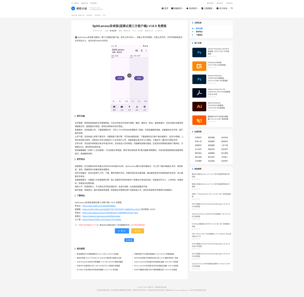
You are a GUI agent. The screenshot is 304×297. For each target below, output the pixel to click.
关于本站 (221, 8)
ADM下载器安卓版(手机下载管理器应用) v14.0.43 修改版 (155, 270)
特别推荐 (211, 141)
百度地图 (157, 287)
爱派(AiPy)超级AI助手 (108, 225)
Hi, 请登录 (75, 3)
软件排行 (219, 3)
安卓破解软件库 (123, 225)
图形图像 (211, 137)
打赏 (137, 231)
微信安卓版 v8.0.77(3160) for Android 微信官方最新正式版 (99, 258)
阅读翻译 (211, 153)
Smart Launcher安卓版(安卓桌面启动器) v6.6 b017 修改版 (156, 262)
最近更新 (210, 3)
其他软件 (224, 141)
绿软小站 (79, 8)
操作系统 (198, 157)
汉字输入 (224, 157)
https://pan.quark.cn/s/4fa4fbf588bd (99, 206)
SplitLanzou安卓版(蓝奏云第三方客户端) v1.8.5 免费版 (129, 26)
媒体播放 (211, 145)
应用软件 (198, 137)
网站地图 (163, 287)
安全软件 (224, 149)
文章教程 (206, 8)
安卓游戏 (211, 161)
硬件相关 (198, 153)
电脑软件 (176, 8)
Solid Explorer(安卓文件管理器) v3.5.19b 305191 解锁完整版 (100, 262)
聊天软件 (211, 157)
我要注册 (84, 3)
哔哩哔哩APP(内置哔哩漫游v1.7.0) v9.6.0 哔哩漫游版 (154, 254)
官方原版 (224, 153)
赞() (158, 31)
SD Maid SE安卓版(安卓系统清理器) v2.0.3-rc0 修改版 (97, 270)
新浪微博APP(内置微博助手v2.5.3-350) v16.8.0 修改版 (98, 254)
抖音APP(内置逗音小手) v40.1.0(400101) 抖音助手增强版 (98, 266)
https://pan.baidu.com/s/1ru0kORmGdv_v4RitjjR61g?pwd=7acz (110, 213)
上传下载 (224, 145)
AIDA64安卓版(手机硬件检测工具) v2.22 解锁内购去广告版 (156, 258)
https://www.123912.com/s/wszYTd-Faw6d (101, 219)
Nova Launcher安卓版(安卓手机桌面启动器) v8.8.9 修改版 (156, 266)
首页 (165, 8)
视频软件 (198, 145)
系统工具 (198, 141)
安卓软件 (191, 8)
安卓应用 (97, 15)
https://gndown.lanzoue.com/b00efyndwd (101, 216)
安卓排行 (229, 3)
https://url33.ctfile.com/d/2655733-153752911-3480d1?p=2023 (111, 209)
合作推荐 (198, 161)
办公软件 (198, 149)
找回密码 (93, 3)
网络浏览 (211, 149)
